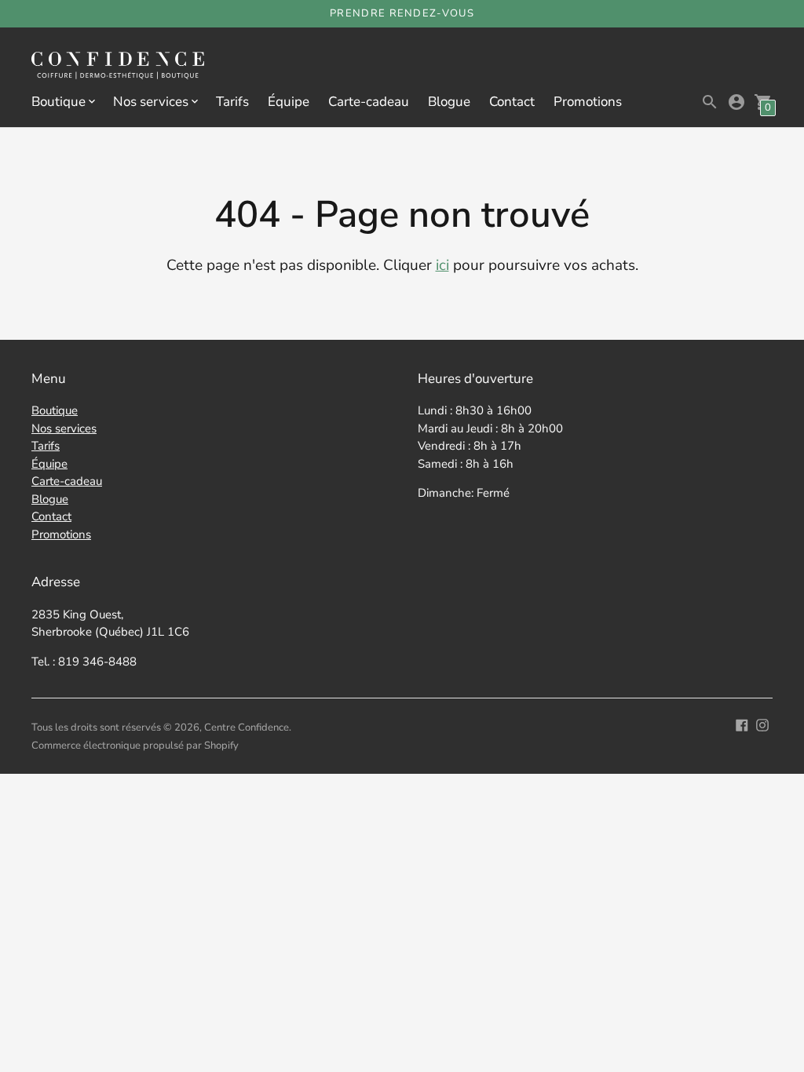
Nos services (64, 428)
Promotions (588, 102)
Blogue (449, 102)
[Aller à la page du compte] (736, 102)
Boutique (54, 410)
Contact (512, 102)
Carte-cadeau (368, 102)
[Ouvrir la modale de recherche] (709, 102)
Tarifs (232, 102)
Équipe (288, 102)
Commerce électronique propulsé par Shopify (135, 745)
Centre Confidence (246, 727)
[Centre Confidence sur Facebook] (742, 724)
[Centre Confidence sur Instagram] (762, 724)
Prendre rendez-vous (402, 13)
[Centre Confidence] (117, 67)
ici (442, 265)
